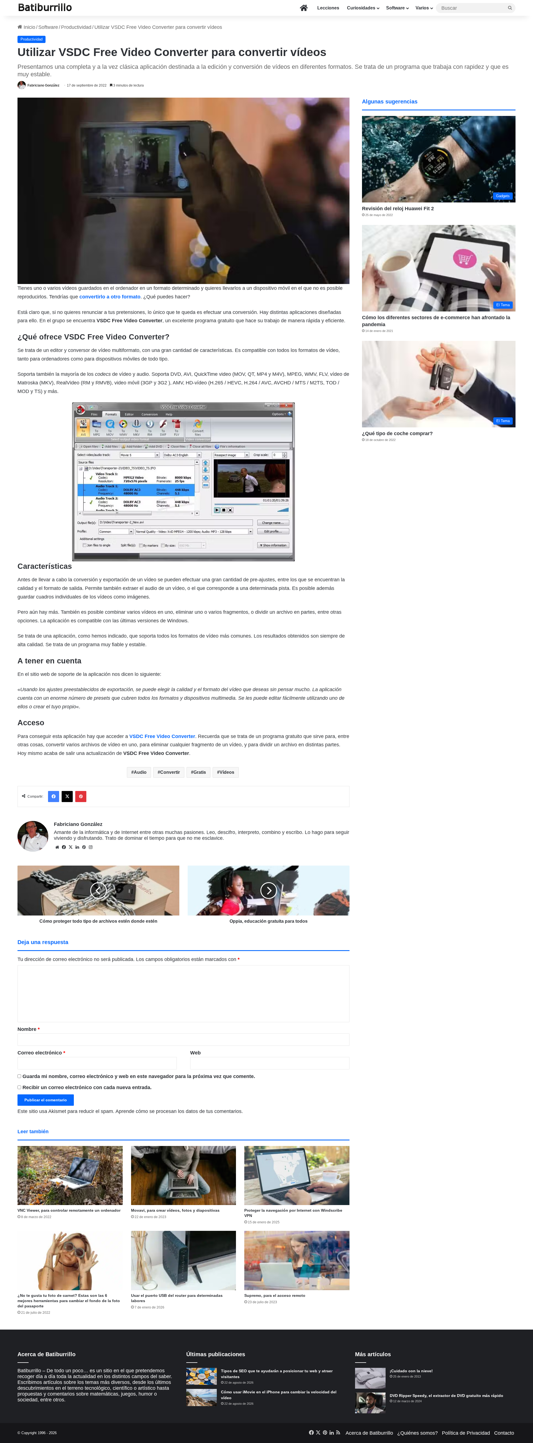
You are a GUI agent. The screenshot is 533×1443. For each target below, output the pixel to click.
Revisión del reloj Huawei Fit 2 (398, 208)
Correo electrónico (41, 1053)
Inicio (28, 27)
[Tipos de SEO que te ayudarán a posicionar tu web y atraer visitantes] (201, 1376)
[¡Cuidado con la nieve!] (370, 1378)
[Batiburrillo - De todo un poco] (45, 7)
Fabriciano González (43, 85)
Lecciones (328, 8)
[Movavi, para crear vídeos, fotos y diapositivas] (183, 1175)
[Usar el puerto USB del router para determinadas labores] (183, 1260)
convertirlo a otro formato (109, 297)
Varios (422, 8)
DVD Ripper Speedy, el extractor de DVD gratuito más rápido (446, 1395)
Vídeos (227, 772)
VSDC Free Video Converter (162, 736)
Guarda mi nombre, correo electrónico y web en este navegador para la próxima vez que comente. (138, 1076)
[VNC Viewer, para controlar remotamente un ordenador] (70, 1175)
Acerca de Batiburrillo (369, 1433)
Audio (140, 772)
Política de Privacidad (466, 1433)
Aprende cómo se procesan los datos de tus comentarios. (179, 1111)
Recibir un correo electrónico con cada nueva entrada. (87, 1087)
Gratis (199, 772)
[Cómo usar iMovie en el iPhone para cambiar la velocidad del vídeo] (201, 1397)
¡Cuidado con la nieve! (411, 1371)
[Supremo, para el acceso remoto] (297, 1260)
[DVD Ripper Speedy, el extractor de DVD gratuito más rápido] (370, 1403)
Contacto (504, 1433)
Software (395, 8)
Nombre (28, 1029)
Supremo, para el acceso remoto (274, 1295)
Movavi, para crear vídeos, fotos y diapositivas (175, 1210)
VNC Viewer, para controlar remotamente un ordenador (68, 1210)
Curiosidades (361, 8)
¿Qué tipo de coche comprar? (397, 433)
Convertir (170, 772)
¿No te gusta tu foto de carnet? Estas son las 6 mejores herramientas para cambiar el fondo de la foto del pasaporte (68, 1300)
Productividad (76, 27)
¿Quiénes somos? (417, 1433)
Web (195, 1053)
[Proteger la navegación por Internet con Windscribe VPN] (297, 1175)
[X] (70, 847)
